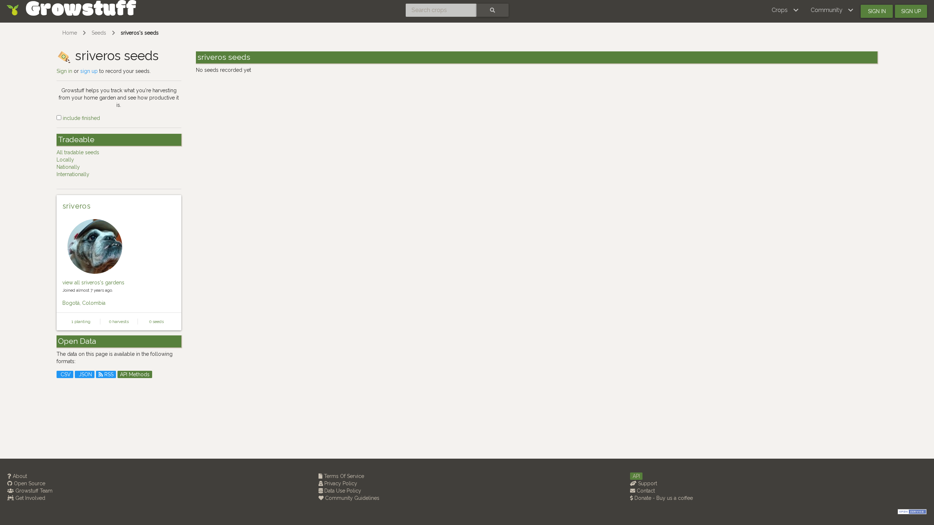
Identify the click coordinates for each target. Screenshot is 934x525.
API (636, 476)
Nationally (68, 167)
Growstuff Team (33, 491)
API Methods (135, 374)
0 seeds (156, 321)
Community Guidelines (351, 498)
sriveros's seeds (140, 33)
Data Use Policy (342, 491)
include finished (80, 118)
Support (647, 483)
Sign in (877, 11)
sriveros (76, 206)
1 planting (81, 321)
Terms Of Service (343, 476)
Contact (645, 491)
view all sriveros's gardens (93, 282)
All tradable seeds (78, 152)
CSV (65, 374)
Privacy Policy (340, 483)
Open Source (28, 483)
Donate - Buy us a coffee (663, 498)
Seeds (99, 33)
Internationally (73, 174)
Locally (65, 160)
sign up (89, 71)
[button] (785, 10)
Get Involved (29, 498)
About (19, 476)
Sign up (911, 11)
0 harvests (119, 321)
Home (69, 33)
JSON (84, 374)
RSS (108, 374)
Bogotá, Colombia (83, 303)
